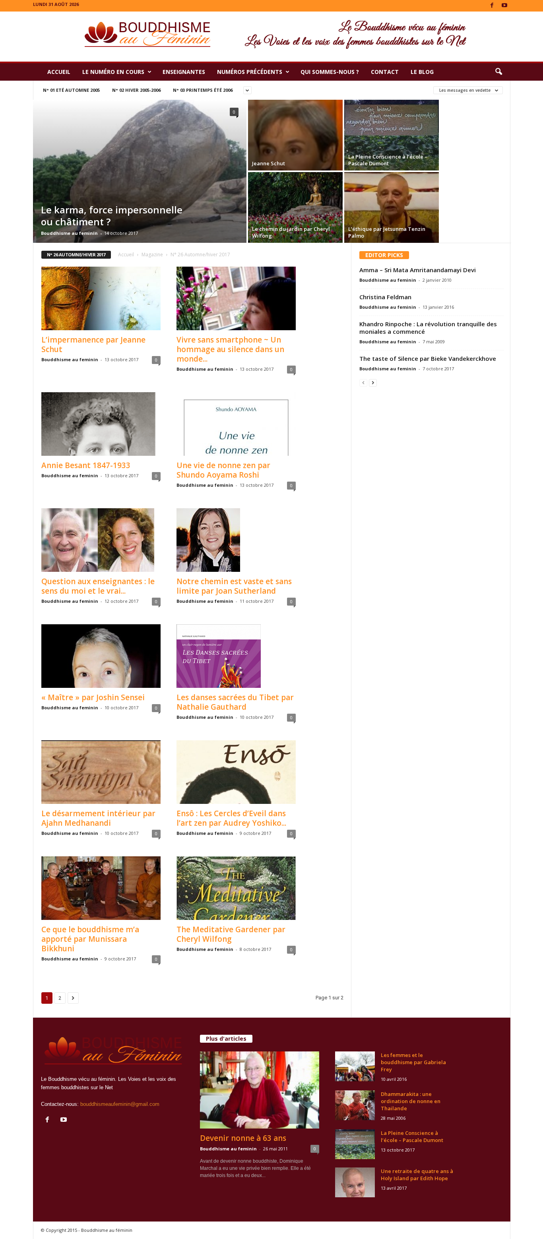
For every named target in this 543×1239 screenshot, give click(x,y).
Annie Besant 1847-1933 (85, 465)
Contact (385, 72)
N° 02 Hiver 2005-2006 (136, 90)
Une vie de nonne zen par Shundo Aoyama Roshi (223, 470)
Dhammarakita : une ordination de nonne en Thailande (410, 1101)
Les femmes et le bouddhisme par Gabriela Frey (413, 1062)
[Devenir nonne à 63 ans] (259, 1090)
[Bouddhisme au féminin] (271, 37)
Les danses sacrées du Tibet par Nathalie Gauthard (235, 702)
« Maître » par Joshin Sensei (93, 697)
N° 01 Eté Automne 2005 (71, 90)
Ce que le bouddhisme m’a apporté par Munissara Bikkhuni (90, 939)
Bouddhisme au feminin (69, 233)
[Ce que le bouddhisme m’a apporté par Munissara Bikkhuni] (101, 888)
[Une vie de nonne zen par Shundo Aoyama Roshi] (236, 424)
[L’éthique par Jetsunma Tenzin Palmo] (391, 212)
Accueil (58, 72)
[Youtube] (504, 6)
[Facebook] (492, 6)
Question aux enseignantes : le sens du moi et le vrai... (98, 586)
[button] (498, 72)
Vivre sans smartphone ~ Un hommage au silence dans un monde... (230, 349)
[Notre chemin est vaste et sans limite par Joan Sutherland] (236, 540)
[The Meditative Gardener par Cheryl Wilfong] (236, 888)
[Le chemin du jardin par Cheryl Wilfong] (295, 207)
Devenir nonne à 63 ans (243, 1138)
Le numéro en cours (113, 72)
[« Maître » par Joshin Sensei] (101, 656)
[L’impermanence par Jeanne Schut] (101, 298)
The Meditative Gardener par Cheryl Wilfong (230, 934)
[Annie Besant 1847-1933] (101, 424)
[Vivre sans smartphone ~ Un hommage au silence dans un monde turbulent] (236, 298)
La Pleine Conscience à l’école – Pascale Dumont (412, 1136)
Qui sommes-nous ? (330, 72)
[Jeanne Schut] (295, 153)
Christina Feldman (385, 297)
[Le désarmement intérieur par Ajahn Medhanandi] (101, 772)
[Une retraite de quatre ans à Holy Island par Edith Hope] (355, 1182)
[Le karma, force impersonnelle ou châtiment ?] (139, 180)
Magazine (152, 254)
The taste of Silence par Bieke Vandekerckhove (427, 358)
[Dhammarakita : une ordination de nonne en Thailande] (355, 1105)
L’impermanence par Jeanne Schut (93, 344)
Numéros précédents (249, 72)
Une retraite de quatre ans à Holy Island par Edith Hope (417, 1174)
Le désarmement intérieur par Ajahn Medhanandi (98, 818)
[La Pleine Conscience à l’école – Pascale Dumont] (391, 135)
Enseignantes (184, 72)
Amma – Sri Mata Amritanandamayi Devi (417, 270)
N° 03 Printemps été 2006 (203, 90)
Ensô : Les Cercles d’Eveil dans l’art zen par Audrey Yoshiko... (231, 818)
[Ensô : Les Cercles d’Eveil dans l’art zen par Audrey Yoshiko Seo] (236, 772)
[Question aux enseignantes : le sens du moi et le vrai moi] (101, 540)
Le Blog (422, 72)
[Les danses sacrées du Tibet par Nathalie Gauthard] (236, 656)
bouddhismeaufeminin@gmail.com (119, 1104)
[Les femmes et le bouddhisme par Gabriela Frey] (355, 1066)
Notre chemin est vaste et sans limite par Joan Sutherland (234, 586)
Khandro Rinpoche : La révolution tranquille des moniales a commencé (428, 327)
